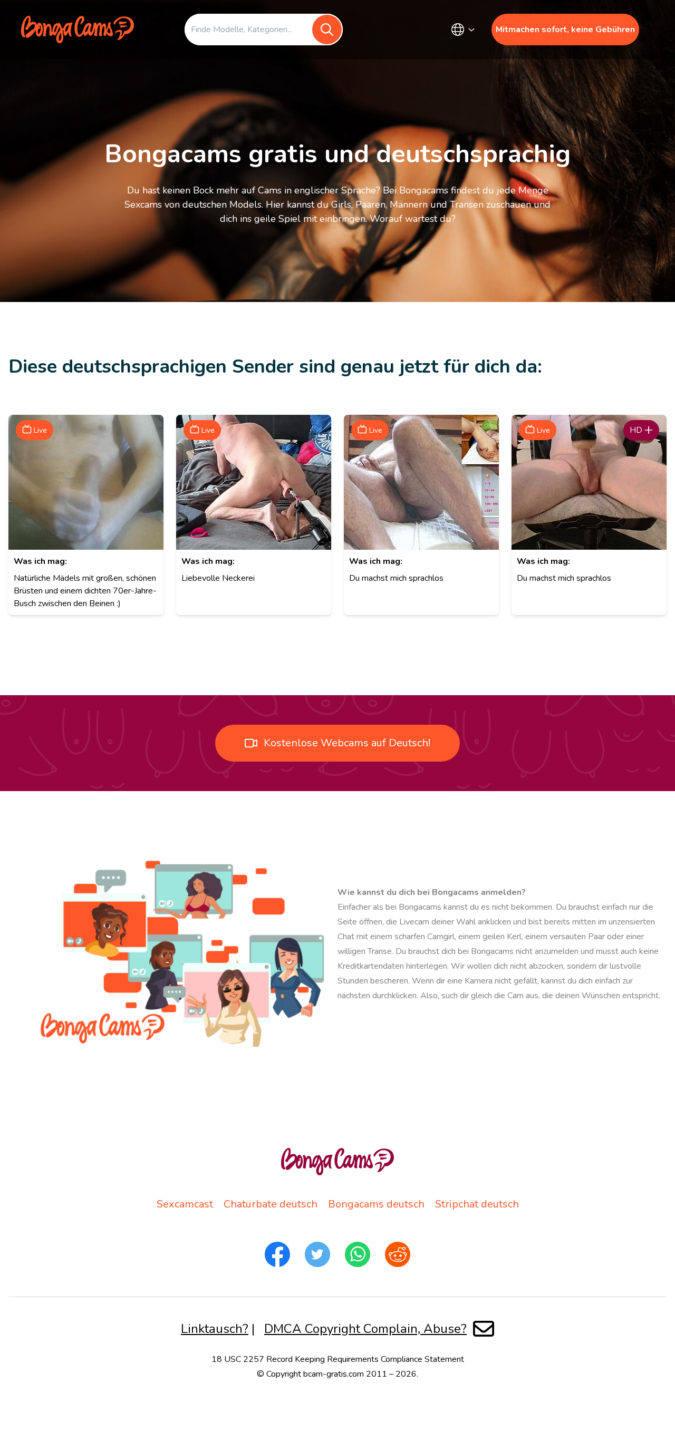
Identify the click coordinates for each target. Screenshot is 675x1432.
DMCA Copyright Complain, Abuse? (365, 1328)
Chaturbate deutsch (270, 1204)
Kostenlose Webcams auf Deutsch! (347, 743)
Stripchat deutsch (477, 1204)
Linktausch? (214, 1328)
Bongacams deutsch (376, 1204)
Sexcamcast (185, 1204)
